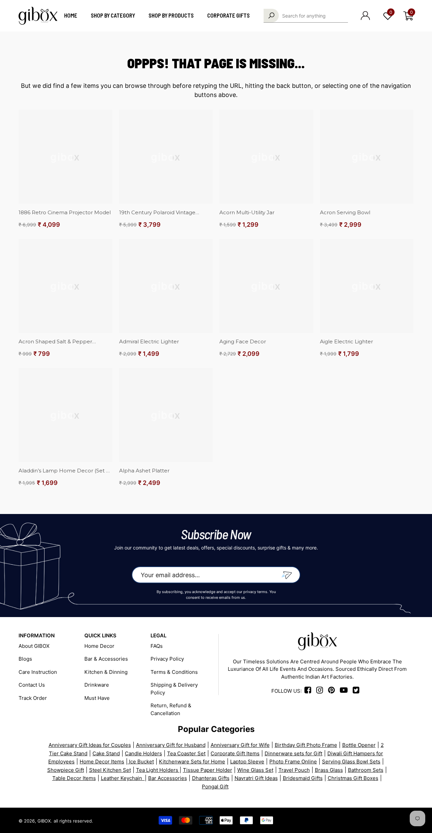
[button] (408, 16)
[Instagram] (321, 691)
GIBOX (44, 821)
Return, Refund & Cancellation (171, 709)
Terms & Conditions (174, 672)
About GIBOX (34, 646)
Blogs (25, 659)
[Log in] (365, 15)
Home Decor (99, 646)
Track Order (33, 698)
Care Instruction (38, 672)
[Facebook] (309, 691)
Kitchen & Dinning (106, 672)
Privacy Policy (167, 659)
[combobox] (315, 15)
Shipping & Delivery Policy (174, 689)
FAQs (157, 646)
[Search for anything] (306, 16)
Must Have (97, 698)
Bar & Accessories (106, 659)
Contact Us (32, 685)
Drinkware (96, 685)
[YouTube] (385, 820)
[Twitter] (409, 820)
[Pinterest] (361, 820)
